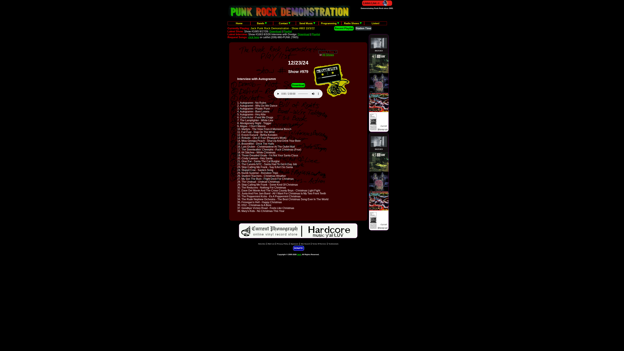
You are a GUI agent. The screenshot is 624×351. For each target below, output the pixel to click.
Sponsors (295, 244)
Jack (299, 254)
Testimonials (333, 244)
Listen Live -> (371, 3)
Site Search (305, 244)
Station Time (363, 28)
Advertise (262, 244)
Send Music (306, 23)
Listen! (375, 23)
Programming (329, 23)
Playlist (287, 31)
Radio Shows (352, 23)
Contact (283, 23)
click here (253, 37)
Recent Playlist (344, 28)
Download (275, 31)
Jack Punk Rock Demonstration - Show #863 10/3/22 (282, 28)
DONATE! (298, 248)
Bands (261, 23)
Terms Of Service (319, 244)
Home (239, 23)
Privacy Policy (283, 244)
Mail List (271, 244)
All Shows (328, 54)
